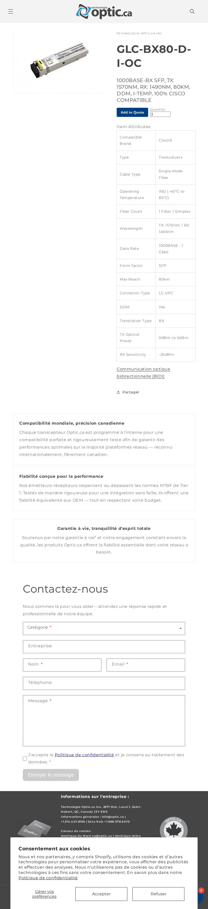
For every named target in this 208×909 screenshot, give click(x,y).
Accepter (101, 893)
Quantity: (158, 109)
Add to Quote (132, 112)
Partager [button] (131, 392)
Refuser (158, 893)
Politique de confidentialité (48, 877)
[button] (10, 11)
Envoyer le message (51, 775)
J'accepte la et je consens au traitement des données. (106, 758)
